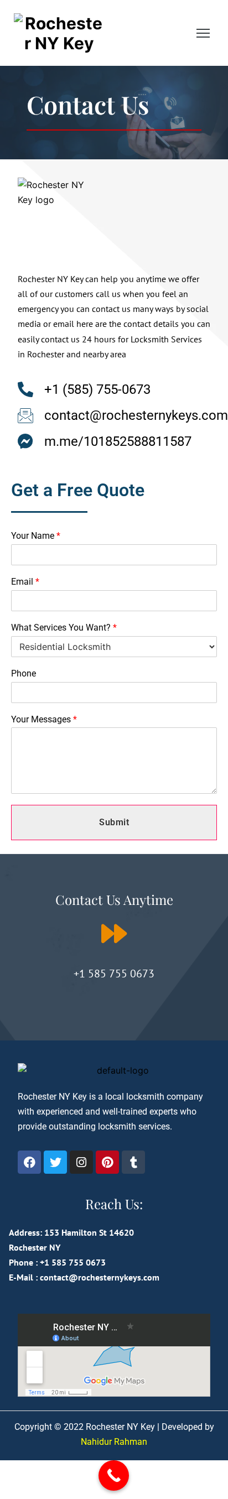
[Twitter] (55, 1162)
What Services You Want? (64, 627)
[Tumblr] (133, 1162)
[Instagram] (81, 1162)
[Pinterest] (107, 1162)
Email (25, 581)
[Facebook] (29, 1162)
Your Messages (44, 719)
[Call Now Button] (114, 1475)
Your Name (35, 535)
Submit (114, 822)
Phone (23, 673)
